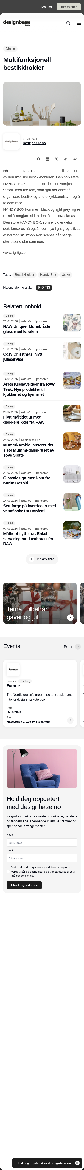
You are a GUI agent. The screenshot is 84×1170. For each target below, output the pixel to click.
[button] (70, 618)
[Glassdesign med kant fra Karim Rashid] (42, 475)
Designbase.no (34, 143)
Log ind (46, 6)
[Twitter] (56, 159)
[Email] (65, 159)
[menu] (79, 23)
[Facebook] (38, 159)
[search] (68, 23)
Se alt (68, 646)
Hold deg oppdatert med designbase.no (44, 1163)
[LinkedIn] (47, 159)
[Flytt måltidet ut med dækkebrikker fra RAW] (42, 415)
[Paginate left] (6, 603)
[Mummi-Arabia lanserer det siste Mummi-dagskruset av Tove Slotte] (42, 445)
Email (10, 850)
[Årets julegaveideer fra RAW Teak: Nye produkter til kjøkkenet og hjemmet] (42, 384)
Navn (10, 834)
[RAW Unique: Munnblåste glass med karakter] (42, 324)
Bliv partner (69, 6)
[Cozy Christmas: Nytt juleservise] (42, 352)
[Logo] (16, 23)
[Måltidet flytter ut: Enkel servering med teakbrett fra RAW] (42, 534)
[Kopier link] (75, 159)
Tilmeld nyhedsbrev (24, 885)
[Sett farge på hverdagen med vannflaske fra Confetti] (42, 503)
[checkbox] (8, 871)
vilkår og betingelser (31, 871)
